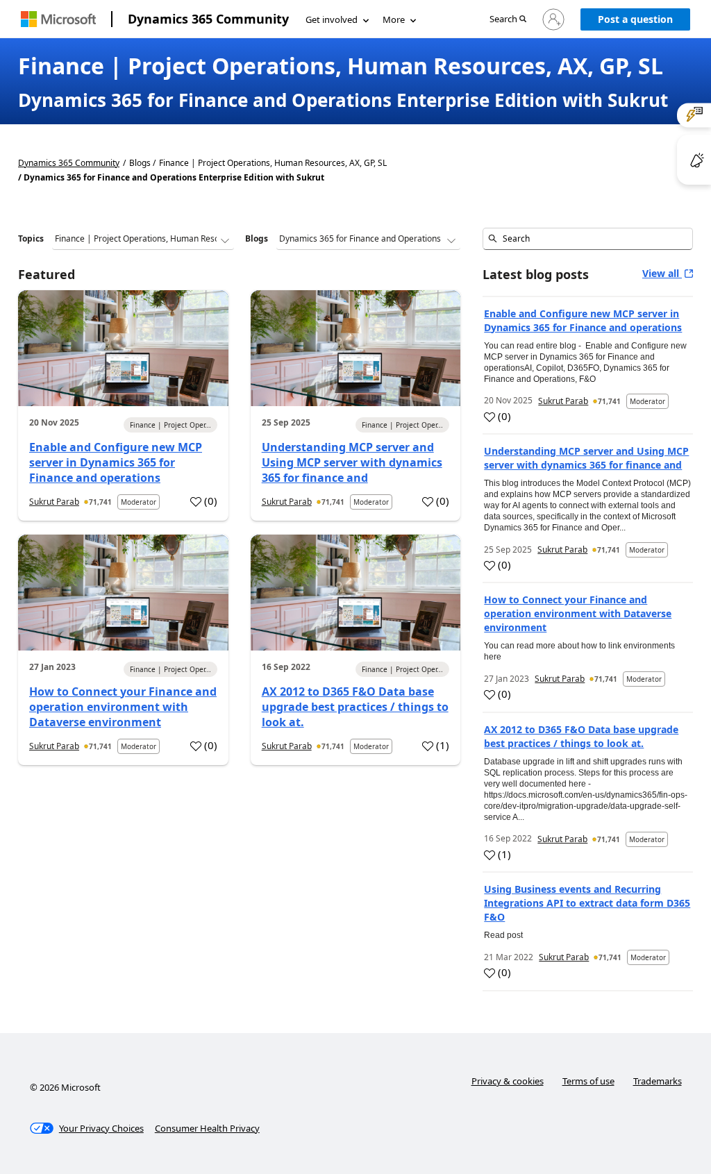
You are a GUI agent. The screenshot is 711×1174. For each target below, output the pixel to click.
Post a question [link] (635, 19)
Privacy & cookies (507, 1081)
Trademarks (657, 1081)
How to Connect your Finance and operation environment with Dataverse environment (123, 707)
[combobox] (588, 239)
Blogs (256, 238)
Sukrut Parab (54, 502)
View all (662, 273)
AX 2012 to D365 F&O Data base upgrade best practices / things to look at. (355, 707)
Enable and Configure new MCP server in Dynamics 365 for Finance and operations (115, 462)
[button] (508, 19)
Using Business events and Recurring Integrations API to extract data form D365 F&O (587, 902)
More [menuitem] (394, 19)
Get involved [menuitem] (332, 19)
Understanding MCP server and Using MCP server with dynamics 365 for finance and (352, 462)
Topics (31, 238)
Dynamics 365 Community (208, 18)
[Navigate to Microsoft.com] (58, 19)
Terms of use (588, 1081)
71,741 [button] (100, 502)
